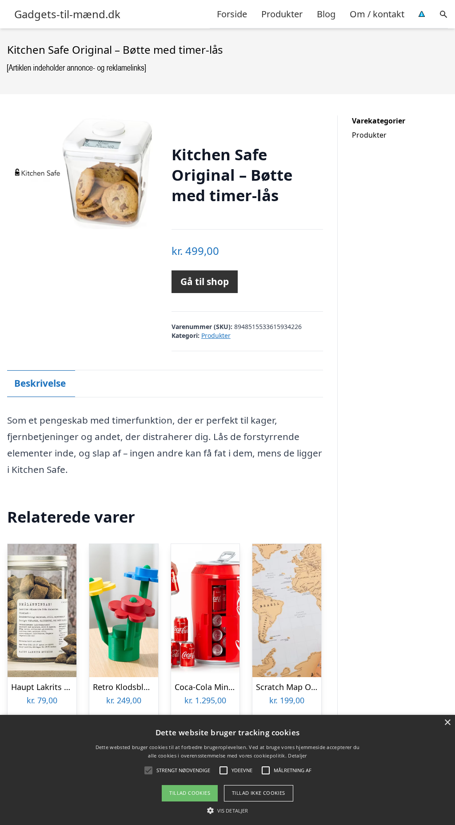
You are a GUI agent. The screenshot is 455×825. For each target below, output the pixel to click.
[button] (227, 810)
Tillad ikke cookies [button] (258, 792)
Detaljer (297, 755)
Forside (232, 14)
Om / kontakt (377, 14)
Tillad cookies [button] (189, 792)
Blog (326, 14)
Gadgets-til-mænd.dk (67, 14)
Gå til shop (204, 281)
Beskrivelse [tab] (40, 383)
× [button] (447, 722)
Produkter (282, 14)
